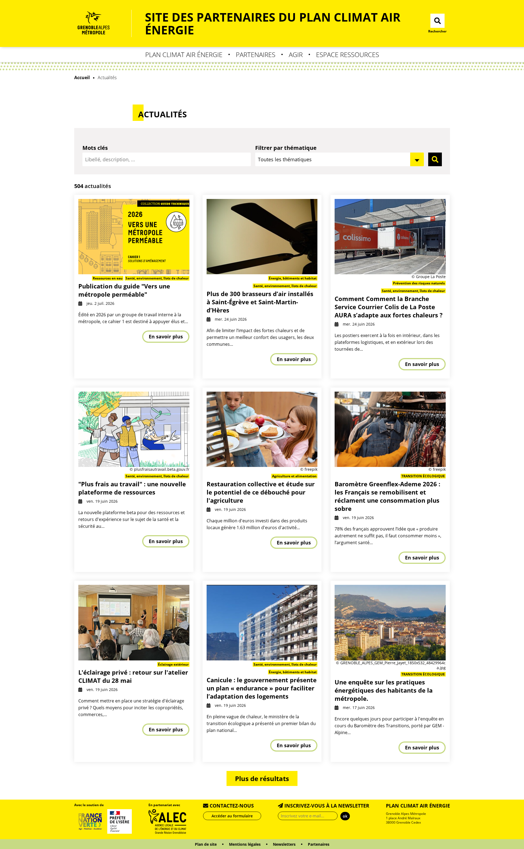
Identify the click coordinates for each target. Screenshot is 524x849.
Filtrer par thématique (286, 147)
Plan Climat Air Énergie (183, 54)
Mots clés (95, 147)
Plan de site (206, 844)
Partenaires (255, 54)
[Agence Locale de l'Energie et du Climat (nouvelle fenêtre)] (167, 821)
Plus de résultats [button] (262, 778)
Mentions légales (245, 844)
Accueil (82, 78)
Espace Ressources (347, 54)
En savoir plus (166, 336)
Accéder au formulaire (232, 815)
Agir (296, 54)
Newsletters (284, 844)
